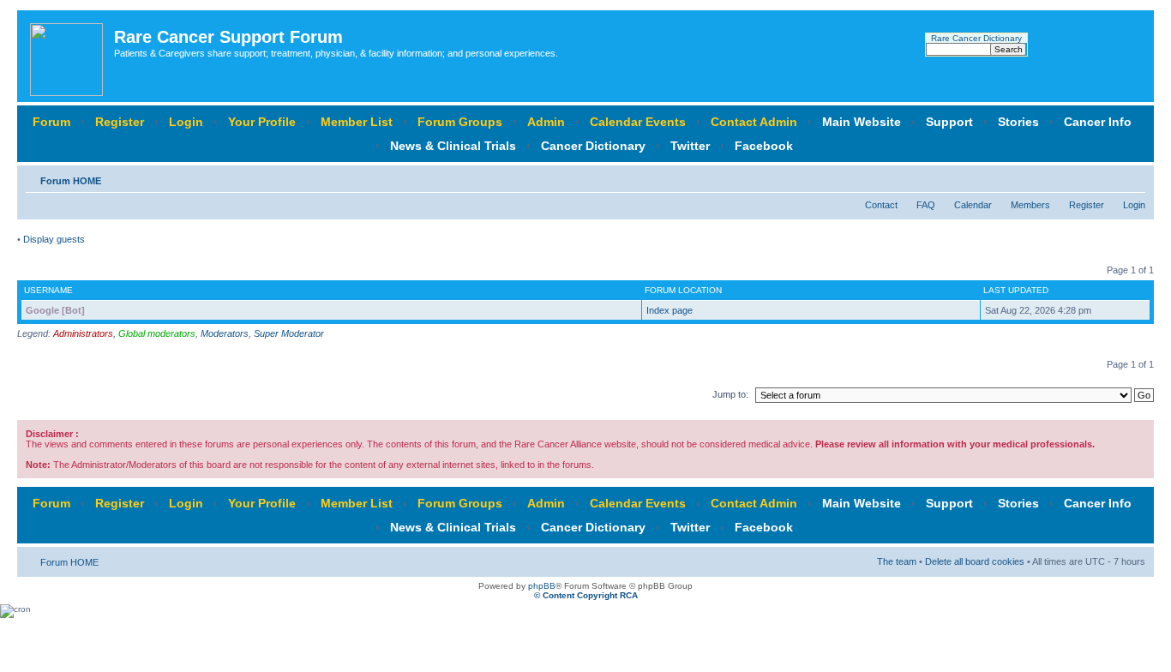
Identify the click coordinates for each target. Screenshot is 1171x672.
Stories (1018, 122)
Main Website (861, 122)
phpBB (541, 586)
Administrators (83, 333)
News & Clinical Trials (453, 146)
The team (896, 561)
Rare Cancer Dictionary (976, 38)
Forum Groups (459, 122)
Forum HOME (70, 181)
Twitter (690, 146)
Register (119, 122)
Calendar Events (638, 122)
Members (1030, 205)
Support (949, 122)
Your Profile (262, 122)
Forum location (683, 290)
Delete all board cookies (974, 561)
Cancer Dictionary (593, 146)
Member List (357, 122)
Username (48, 290)
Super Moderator (289, 333)
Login (186, 122)
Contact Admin (754, 122)
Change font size (1132, 177)
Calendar (973, 205)
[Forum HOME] (67, 56)
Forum (51, 122)
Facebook (764, 146)
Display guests (54, 239)
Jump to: (730, 394)
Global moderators (156, 333)
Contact (881, 205)
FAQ (925, 205)
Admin (546, 122)
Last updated (1015, 290)
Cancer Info (1098, 122)
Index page (669, 310)
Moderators (225, 333)
